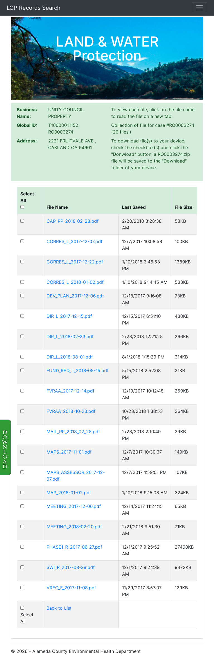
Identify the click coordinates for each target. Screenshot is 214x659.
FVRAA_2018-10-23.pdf (71, 411)
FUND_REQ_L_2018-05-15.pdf (78, 370)
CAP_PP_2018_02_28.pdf (73, 221)
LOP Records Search (33, 7)
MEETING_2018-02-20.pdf (74, 526)
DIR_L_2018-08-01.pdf (70, 357)
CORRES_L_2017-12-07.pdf (75, 241)
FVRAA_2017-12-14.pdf (70, 391)
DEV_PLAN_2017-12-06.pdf (75, 296)
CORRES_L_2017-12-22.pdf (75, 262)
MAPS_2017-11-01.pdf (69, 452)
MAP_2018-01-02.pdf (69, 492)
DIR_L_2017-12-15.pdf (69, 316)
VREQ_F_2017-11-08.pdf (71, 587)
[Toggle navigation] (199, 7)
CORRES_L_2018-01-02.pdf (75, 282)
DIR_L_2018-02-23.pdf (70, 336)
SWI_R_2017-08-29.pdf (71, 567)
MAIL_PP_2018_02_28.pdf (73, 431)
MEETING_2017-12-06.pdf (74, 506)
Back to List (59, 608)
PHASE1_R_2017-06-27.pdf (74, 547)
